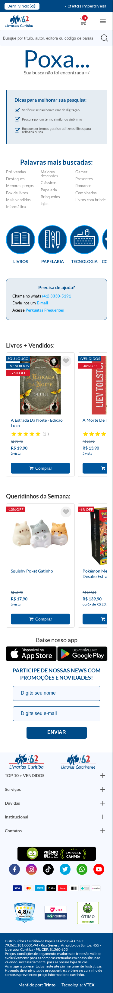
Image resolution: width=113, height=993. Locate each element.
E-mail (42, 303)
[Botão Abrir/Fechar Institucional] (102, 775)
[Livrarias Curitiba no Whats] (82, 869)
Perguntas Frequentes (45, 310)
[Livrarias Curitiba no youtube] (98, 869)
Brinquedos (50, 196)
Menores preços (20, 185)
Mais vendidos (18, 199)
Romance (83, 185)
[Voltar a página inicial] (19, 20)
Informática (16, 206)
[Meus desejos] (66, 361)
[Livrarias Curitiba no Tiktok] (48, 869)
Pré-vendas (16, 171)
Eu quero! (57, 733)
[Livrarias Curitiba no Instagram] (31, 869)
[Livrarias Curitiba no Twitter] (65, 869)
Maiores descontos (49, 173)
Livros (20, 261)
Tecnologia (84, 261)
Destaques (15, 178)
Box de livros (17, 192)
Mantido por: (36, 984)
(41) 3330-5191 (56, 296)
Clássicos (49, 182)
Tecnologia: (78, 984)
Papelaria (49, 189)
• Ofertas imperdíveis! (85, 6)
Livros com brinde (90, 199)
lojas (45, 203)
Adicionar (40, 468)
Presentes (84, 178)
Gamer (81, 171)
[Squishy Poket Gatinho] (40, 537)
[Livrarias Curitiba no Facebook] (14, 869)
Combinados (86, 192)
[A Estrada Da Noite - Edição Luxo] (40, 386)
